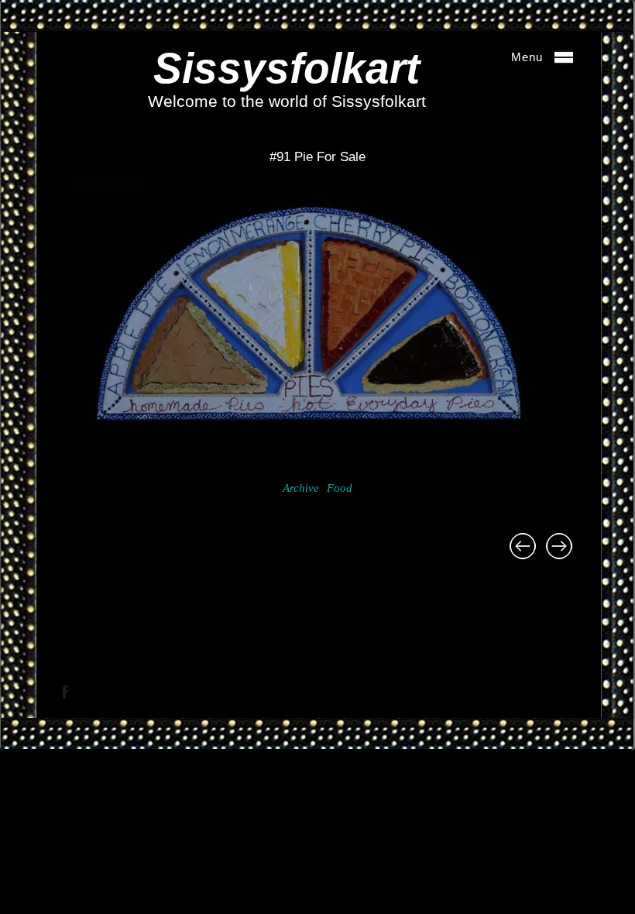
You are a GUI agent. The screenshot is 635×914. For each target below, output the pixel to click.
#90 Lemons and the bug (523, 546)
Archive (301, 488)
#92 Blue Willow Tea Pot (559, 546)
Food (339, 488)
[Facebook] (65, 692)
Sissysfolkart (286, 68)
